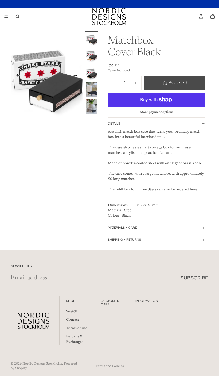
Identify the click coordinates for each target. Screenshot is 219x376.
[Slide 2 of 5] (91, 56)
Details (114, 123)
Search (71, 311)
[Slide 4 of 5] (91, 89)
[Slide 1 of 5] (91, 39)
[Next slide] (77, 76)
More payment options (156, 112)
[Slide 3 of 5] (91, 73)
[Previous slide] (16, 76)
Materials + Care (122, 227)
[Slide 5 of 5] (91, 106)
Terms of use (76, 328)
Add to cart (178, 83)
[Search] (18, 16)
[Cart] (212, 16)
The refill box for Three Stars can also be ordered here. (153, 189)
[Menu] (6, 16)
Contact (72, 320)
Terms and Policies (110, 366)
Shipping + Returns (124, 239)
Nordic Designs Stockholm (42, 363)
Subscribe (194, 278)
